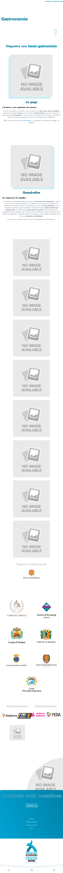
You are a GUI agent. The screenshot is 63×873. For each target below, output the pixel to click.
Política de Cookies (31, 825)
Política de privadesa (31, 821)
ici (54, 219)
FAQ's (31, 828)
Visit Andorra (27, 120)
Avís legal (31, 818)
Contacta (30, 805)
